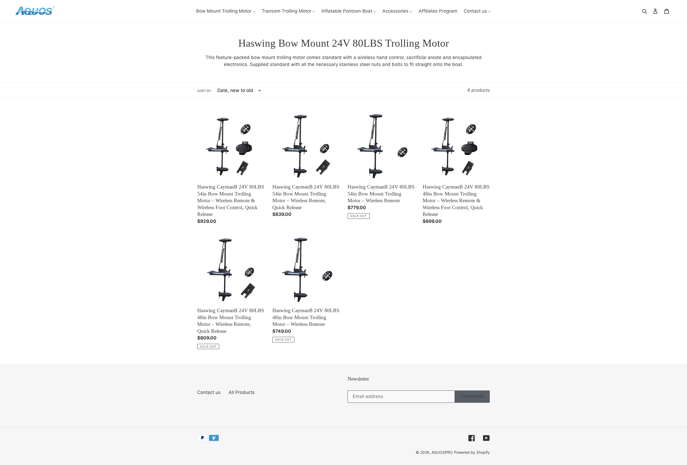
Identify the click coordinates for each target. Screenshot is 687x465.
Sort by (204, 91)
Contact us (209, 392)
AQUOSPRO (442, 452)
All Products (242, 392)
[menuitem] (225, 11)
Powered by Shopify (472, 452)
